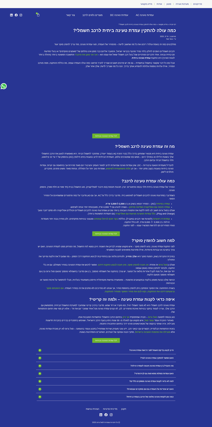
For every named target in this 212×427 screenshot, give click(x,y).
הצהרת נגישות (92, 409)
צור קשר (70, 15)
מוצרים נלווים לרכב (92, 15)
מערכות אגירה (182, 4)
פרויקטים (197, 4)
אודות (159, 4)
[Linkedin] (11, 15)
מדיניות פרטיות (110, 409)
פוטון (168, 4)
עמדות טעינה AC (145, 15)
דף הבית (173, 24)
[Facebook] (16, 15)
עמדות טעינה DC (119, 15)
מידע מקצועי (146, 4)
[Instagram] (21, 15)
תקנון (123, 409)
